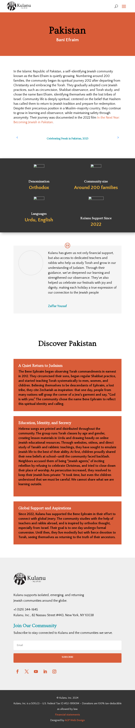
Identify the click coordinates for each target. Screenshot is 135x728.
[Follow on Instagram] (54, 672)
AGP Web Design (75, 720)
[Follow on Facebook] (17, 672)
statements (73, 714)
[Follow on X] (27, 672)
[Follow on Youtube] (36, 672)
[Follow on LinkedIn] (45, 672)
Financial (60, 714)
